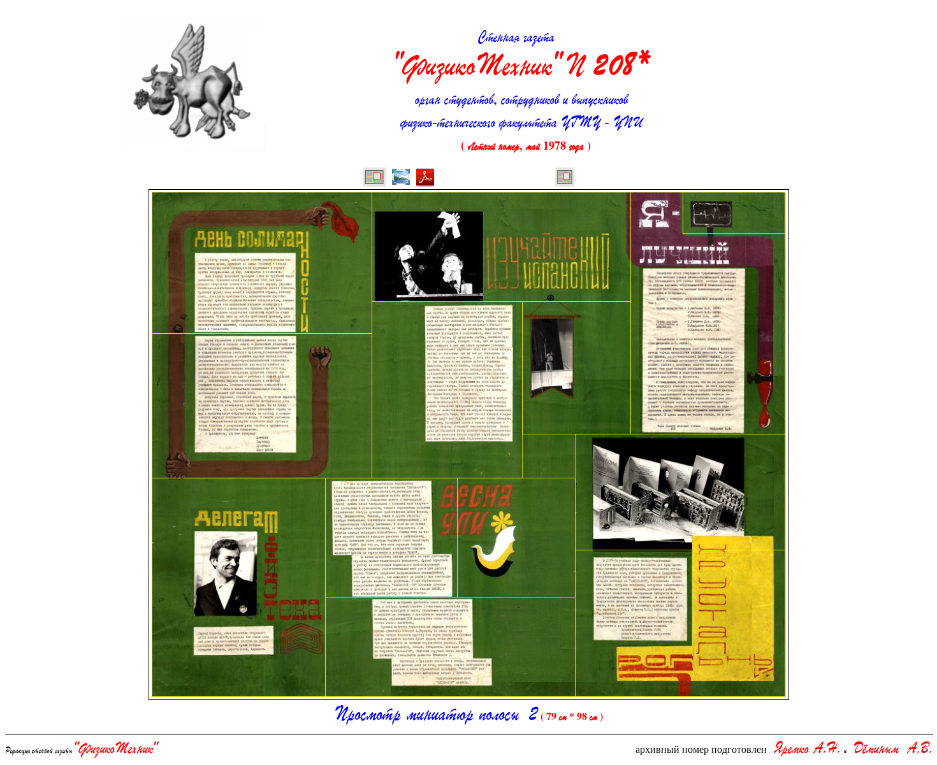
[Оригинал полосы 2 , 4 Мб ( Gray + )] (425, 178)
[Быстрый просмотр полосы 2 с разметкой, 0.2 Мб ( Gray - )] (401, 178)
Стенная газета (521, 55)
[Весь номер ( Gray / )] (374, 178)
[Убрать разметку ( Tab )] (565, 178)
